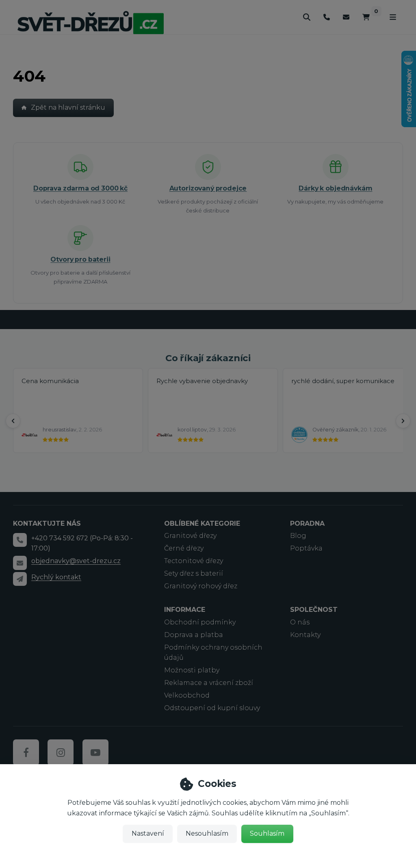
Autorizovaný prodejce (208, 188)
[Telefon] (326, 17)
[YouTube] (95, 752)
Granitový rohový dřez (200, 586)
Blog (298, 536)
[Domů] (90, 22)
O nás (300, 622)
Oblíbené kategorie (202, 523)
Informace (184, 609)
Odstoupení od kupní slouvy (212, 708)
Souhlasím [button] (267, 833)
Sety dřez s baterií (193, 573)
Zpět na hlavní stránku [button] (68, 107)
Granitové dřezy (190, 536)
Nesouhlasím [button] (207, 833)
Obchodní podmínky (200, 622)
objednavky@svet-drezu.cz (76, 561)
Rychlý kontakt (56, 577)
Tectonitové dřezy (193, 561)
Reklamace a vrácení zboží (208, 683)
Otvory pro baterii (80, 259)
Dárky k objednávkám (335, 188)
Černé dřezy (184, 548)
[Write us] (20, 579)
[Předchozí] (13, 421)
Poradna (307, 523)
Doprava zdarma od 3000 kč (80, 188)
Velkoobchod (187, 695)
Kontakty (305, 635)
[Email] (346, 17)
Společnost (314, 609)
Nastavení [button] (148, 833)
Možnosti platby (191, 670)
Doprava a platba (193, 635)
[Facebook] (26, 752)
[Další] (403, 421)
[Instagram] (61, 752)
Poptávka (306, 548)
